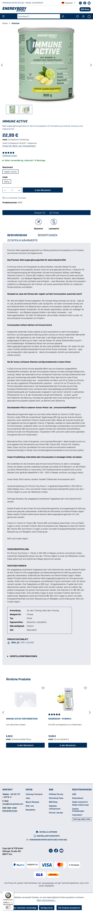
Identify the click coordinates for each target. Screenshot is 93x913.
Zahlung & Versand (34, 794)
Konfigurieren (47, 907)
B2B (51, 789)
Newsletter (30, 809)
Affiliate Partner (56, 794)
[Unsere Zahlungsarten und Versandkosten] (46, 865)
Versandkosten (48, 883)
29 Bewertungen (9, 155)
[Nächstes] (91, 65)
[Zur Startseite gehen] (41, 9)
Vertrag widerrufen (81, 819)
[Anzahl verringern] (5, 190)
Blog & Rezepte (32, 802)
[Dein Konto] (83, 15)
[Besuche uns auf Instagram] (80, 2)
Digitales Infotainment (54, 807)
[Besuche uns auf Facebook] (85, 2)
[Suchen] (63, 16)
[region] (46, 70)
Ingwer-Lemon (10, 171)
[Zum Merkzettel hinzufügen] (43, 687)
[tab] (19, 235)
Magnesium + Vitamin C (59, 718)
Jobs (28, 798)
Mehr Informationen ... (46, 900)
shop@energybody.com (12, 804)
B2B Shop (85, 9)
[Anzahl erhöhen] (19, 190)
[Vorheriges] (2, 65)
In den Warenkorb (43, 190)
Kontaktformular (9, 810)
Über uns (30, 806)
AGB (74, 794)
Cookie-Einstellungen (78, 809)
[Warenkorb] (89, 16)
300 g (6, 181)
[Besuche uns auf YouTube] (89, 2)
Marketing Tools (56, 798)
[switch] (8, 907)
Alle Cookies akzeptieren (69, 907)
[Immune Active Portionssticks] (25, 699)
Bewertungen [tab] (47, 235)
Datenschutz (77, 798)
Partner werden (56, 812)
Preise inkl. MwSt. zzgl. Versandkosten (19, 146)
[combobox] (38, 16)
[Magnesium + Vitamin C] (67, 699)
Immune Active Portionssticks (22, 718)
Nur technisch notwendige (24, 907)
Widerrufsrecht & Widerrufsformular (80, 803)
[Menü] (3, 15)
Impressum (77, 814)
